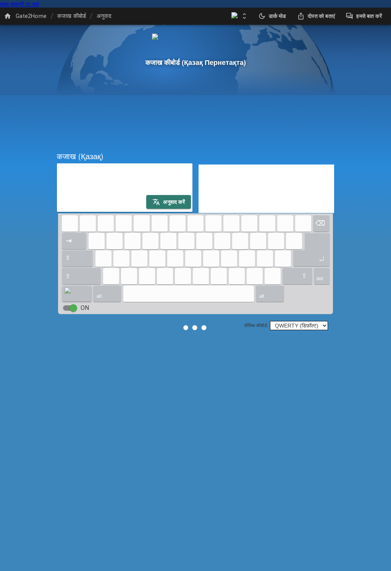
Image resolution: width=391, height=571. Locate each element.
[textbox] (124, 187)
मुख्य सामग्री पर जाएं (19, 4)
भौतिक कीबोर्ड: (256, 325)
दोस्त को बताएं (321, 16)
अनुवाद (104, 16)
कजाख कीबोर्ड (71, 16)
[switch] (73, 308)
